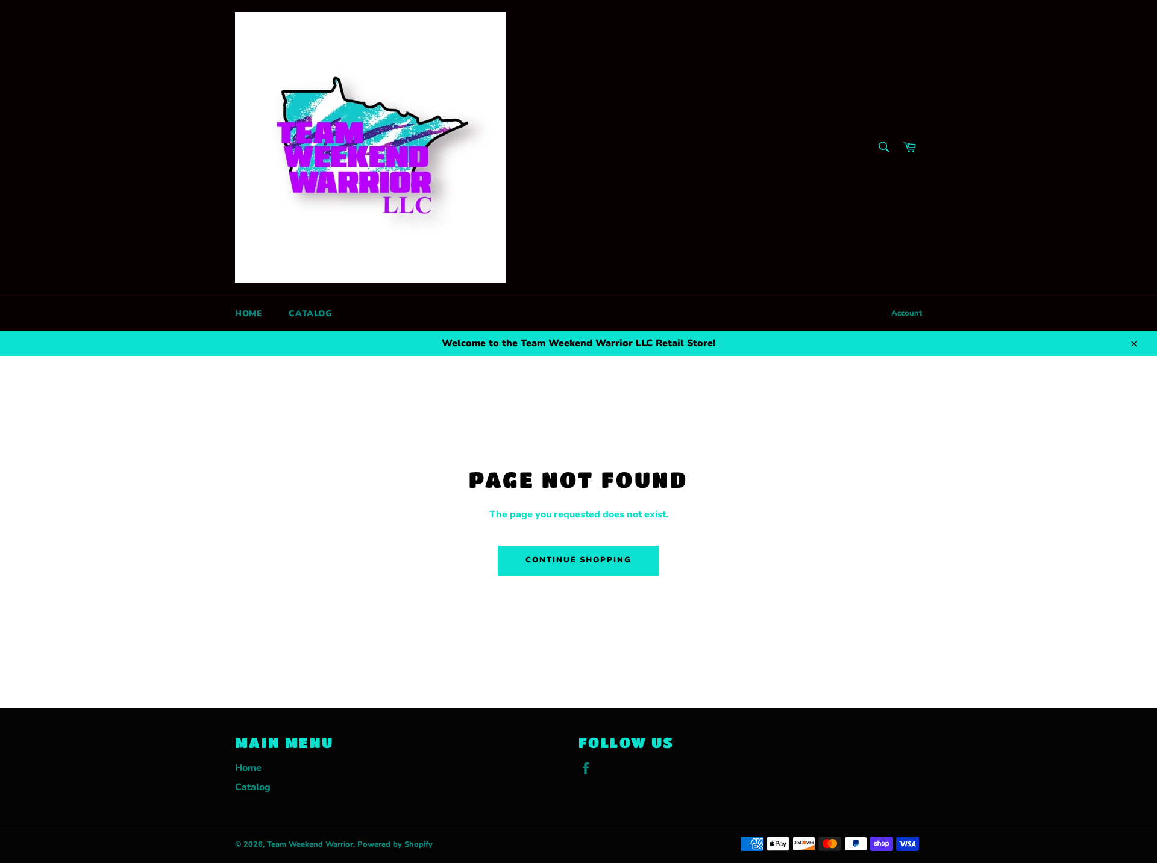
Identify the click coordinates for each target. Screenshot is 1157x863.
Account (906, 313)
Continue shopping (578, 560)
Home (248, 313)
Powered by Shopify (395, 844)
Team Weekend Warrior (310, 844)
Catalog (310, 313)
